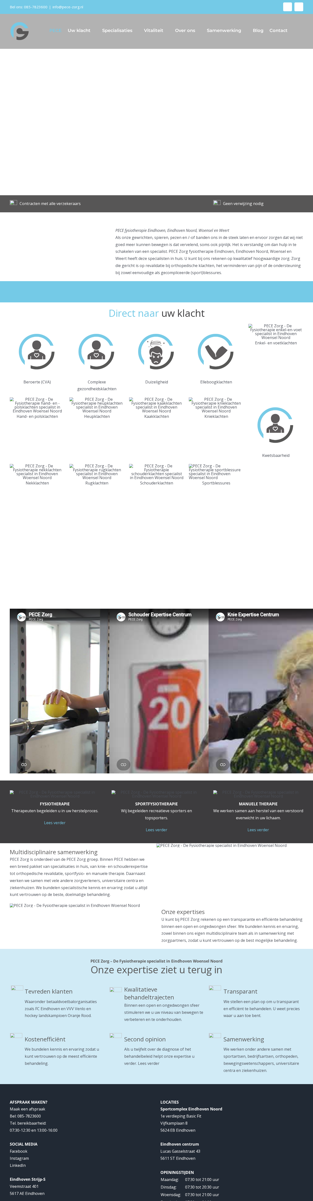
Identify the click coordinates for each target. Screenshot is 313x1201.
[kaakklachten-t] (156, 399)
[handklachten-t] (37, 399)
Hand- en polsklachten (37, 416)
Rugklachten (96, 483)
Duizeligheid (156, 382)
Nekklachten (37, 483)
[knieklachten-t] (216, 399)
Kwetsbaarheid (276, 455)
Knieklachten (216, 416)
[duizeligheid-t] (156, 325)
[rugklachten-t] (96, 466)
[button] (295, 30)
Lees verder (55, 822)
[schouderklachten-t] (156, 466)
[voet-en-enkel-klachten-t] (275, 325)
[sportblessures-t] (216, 466)
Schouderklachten (156, 483)
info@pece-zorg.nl (68, 6)
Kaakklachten (156, 416)
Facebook (18, 1151)
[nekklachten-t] (37, 466)
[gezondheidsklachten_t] (37, 325)
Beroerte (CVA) (37, 382)
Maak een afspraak (27, 1109)
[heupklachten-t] (96, 399)
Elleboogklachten (216, 382)
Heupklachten (97, 416)
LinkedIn (18, 1165)
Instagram (19, 1158)
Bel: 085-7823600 (25, 1116)
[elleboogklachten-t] (216, 325)
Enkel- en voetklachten (276, 343)
